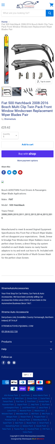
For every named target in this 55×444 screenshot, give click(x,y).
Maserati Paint (25, 411)
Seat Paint (19, 423)
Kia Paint (46, 405)
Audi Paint (25, 395)
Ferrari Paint (8, 401)
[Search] (50, 13)
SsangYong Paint (12, 426)
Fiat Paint (20, 401)
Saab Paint (7, 423)
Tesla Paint (6, 429)
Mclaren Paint (7, 414)
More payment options (27, 160)
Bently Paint (7, 398)
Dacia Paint (45, 398)
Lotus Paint (11, 411)
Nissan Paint (26, 417)
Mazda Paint (39, 411)
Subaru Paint (28, 426)
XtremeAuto (10, 119)
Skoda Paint (31, 423)
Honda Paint (44, 401)
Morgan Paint (11, 417)
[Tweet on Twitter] (9, 172)
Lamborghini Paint (11, 408)
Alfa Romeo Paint (11, 395)
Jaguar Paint (22, 405)
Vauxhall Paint (33, 429)
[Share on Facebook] (3, 172)
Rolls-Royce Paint (40, 420)
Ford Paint (31, 401)
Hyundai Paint (8, 405)
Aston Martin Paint (40, 395)
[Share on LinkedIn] (14, 172)
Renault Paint (24, 420)
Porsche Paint (10, 420)
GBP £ (26, 375)
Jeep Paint (35, 405)
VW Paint (46, 429)
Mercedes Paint (22, 414)
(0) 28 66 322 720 (9, 331)
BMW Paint (19, 398)
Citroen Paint (32, 398)
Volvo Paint (27, 432)
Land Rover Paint (28, 408)
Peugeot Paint (39, 417)
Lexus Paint (43, 408)
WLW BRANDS (38, 439)
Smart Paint (44, 423)
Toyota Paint (19, 429)
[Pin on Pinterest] (20, 172)
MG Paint (35, 414)
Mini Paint (46, 414)
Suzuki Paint (41, 426)
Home (4, 22)
